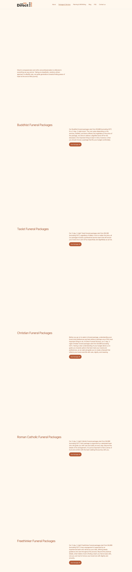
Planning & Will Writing (79, 4)
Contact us (102, 4)
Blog (90, 4)
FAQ (95, 4)
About (54, 4)
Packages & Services (64, 4)
